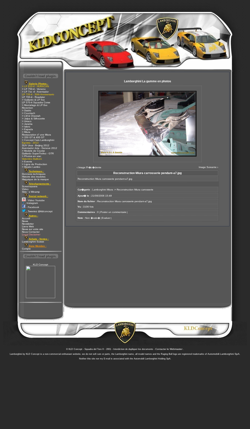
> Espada (27, 129)
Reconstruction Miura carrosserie (135, 189)
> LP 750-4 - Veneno (34, 89)
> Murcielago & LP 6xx (34, 105)
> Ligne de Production (34, 164)
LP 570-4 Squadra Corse (36, 102)
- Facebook (32, 207)
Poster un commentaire (113, 212)
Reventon (27, 107)
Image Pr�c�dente (89, 167)
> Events (27, 161)
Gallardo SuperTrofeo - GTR (38, 153)
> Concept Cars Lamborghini (38, 140)
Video (25, 189)
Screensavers (29, 186)
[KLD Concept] (40, 297)
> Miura (26, 132)
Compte (26, 248)
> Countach (28, 113)
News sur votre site (32, 229)
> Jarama (27, 124)
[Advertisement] (125, 393)
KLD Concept (40, 264)
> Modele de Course (33, 150)
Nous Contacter (31, 231)
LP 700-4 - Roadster (33, 97)
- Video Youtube (35, 200)
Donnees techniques (33, 174)
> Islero (26, 126)
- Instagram (31, 203)
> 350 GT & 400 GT (33, 137)
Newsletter (28, 223)
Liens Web (28, 226)
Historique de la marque (35, 179)
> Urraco (26, 121)
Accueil (26, 218)
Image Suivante (208, 167)
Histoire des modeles (33, 176)
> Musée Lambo (31, 167)
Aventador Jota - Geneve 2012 (39, 148)
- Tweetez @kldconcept (39, 211)
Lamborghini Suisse (33, 241)
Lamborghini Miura (102, 189)
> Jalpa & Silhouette (33, 118)
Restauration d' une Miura (36, 134)
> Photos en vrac (31, 156)
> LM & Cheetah (31, 116)
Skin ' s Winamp (31, 191)
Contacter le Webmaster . (169, 349)
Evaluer (106, 218)
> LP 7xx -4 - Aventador (35, 91)
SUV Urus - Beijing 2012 (35, 145)
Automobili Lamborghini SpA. (224, 354)
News (25, 221)
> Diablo (26, 110)
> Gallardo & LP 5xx (33, 99)
